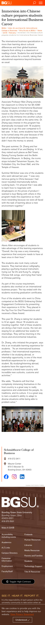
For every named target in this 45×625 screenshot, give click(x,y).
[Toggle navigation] (40, 3)
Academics (6, 542)
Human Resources (32, 540)
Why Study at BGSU (27, 30)
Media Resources (32, 550)
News (40, 30)
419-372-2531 (8, 521)
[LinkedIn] (22, 476)
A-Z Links (6, 547)
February (12, 33)
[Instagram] (14, 476)
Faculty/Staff (7, 571)
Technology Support (33, 566)
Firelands (28, 534)
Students (28, 561)
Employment (7, 566)
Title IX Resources (32, 572)
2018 (5, 33)
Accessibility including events (9, 535)
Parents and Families (33, 555)
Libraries (28, 545)
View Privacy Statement (22, 614)
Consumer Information (7, 559)
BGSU (4, 28)
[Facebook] (6, 476)
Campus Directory (10, 553)
